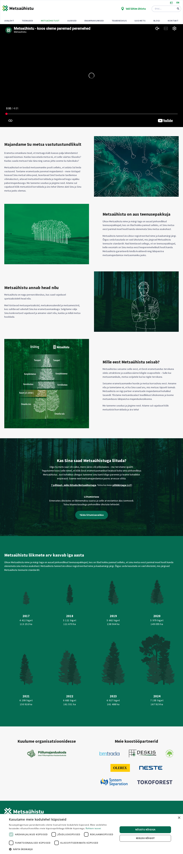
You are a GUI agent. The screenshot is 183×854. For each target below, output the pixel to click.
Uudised (72, 20)
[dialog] (91, 834)
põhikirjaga (119, 485)
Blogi (157, 20)
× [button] (179, 817)
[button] (62, 849)
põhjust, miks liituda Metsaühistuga (74, 485)
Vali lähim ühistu (136, 8)
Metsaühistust (50, 20)
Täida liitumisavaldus (92, 514)
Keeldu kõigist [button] (145, 838)
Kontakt (173, 20)
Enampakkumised (94, 20)
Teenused (27, 20)
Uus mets (140, 20)
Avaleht (9, 20)
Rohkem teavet (93, 828)
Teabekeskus (119, 20)
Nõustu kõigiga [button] (145, 829)
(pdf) (129, 485)
